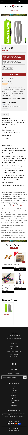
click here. (23, 185)
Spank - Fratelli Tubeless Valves (18, 286)
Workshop (14, 398)
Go (25, 377)
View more (14, 247)
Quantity (4, 66)
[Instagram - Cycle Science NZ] (15, 364)
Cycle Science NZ (16, 428)
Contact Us (14, 390)
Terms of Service (14, 404)
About (14, 388)
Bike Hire (14, 393)
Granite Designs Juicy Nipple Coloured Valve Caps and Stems (7, 288)
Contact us (17, 335)
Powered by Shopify (14, 430)
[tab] (5, 114)
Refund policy (14, 405)
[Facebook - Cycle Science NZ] (13, 364)
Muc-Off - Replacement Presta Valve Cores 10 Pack (20, 266)
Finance (14, 397)
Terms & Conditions (18, 206)
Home (11, 10)
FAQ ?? (14, 402)
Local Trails (14, 395)
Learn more (5, 108)
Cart (23, 2)
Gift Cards (14, 392)
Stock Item (4, 54)
